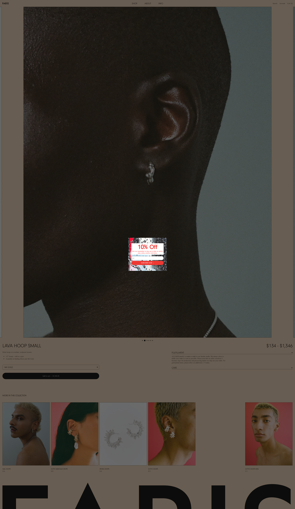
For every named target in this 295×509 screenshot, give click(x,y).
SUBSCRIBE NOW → (147, 263)
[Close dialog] (164, 240)
